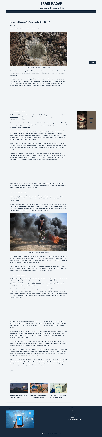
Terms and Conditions (74, 419)
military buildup (36, 283)
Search (92, 62)
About (74, 413)
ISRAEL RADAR (51, 3)
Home (74, 411)
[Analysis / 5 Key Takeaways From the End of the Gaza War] (58, 388)
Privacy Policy (74, 417)
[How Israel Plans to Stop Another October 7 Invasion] (19, 388)
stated (12, 291)
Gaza (13, 370)
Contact (74, 415)
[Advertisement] (38, 98)
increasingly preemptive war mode (28, 355)
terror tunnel (14, 117)
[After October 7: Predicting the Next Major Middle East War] (39, 388)
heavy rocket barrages (46, 153)
